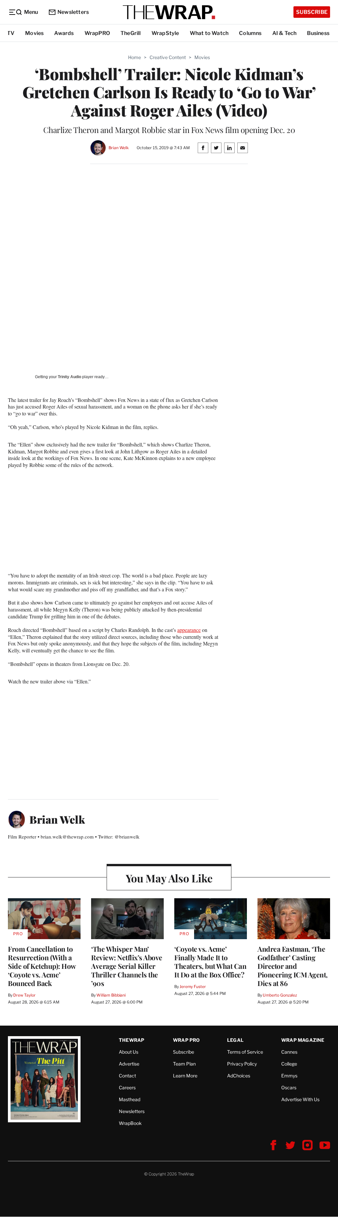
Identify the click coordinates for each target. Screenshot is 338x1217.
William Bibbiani (111, 995)
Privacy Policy (242, 1064)
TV (11, 33)
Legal (235, 1040)
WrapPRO (97, 33)
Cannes (289, 1052)
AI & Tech (284, 33)
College (289, 1064)
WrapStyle (165, 33)
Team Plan (184, 1064)
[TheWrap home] (169, 12)
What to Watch (209, 33)
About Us (128, 1052)
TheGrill (130, 33)
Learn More (185, 1075)
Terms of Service (245, 1052)
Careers (127, 1087)
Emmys (289, 1075)
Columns (250, 33)
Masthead (129, 1099)
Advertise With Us (300, 1099)
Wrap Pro (186, 1040)
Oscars (288, 1087)
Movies (34, 33)
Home (134, 57)
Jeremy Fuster (193, 986)
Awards (64, 33)
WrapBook (130, 1123)
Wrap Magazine (302, 1040)
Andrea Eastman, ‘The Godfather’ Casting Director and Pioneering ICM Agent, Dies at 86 (292, 965)
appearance (189, 629)
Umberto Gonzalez (280, 995)
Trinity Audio (69, 377)
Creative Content (168, 57)
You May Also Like (169, 878)
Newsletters (73, 12)
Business (318, 33)
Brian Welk (119, 147)
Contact (127, 1075)
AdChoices (238, 1075)
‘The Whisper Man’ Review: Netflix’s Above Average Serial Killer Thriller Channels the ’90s (126, 965)
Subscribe (311, 12)
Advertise (129, 1064)
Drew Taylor (24, 995)
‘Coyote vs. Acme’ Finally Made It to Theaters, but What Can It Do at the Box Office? (210, 961)
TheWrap (131, 1040)
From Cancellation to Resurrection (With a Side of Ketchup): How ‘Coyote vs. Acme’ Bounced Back (42, 965)
